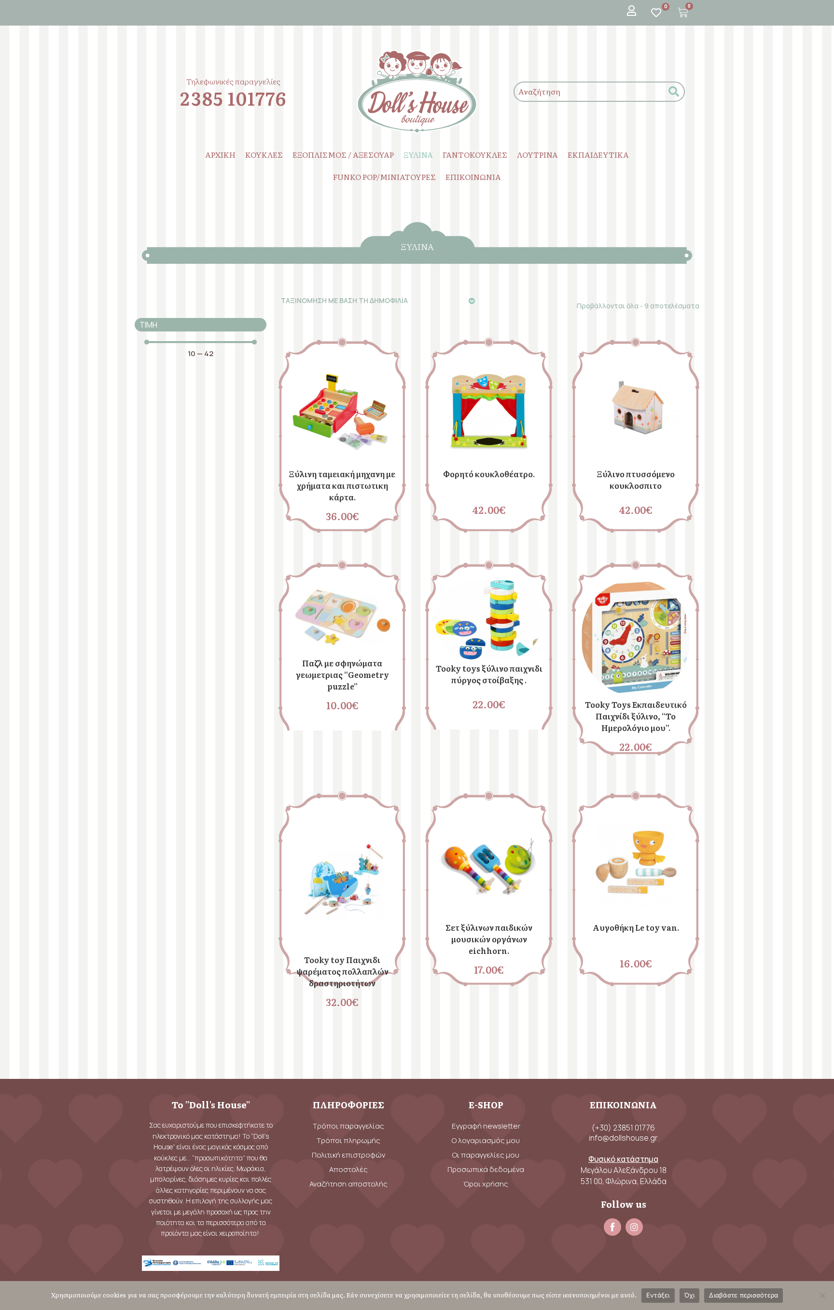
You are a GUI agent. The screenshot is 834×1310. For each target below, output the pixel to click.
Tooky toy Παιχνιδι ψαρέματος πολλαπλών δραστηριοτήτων (342, 971)
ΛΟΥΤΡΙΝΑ (537, 154)
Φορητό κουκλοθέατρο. (489, 474)
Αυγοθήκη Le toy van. (636, 927)
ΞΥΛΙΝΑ (418, 154)
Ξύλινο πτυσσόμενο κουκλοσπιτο (636, 479)
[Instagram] (634, 1227)
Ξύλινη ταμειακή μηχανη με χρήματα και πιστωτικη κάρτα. (342, 485)
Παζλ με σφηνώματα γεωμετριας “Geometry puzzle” (342, 674)
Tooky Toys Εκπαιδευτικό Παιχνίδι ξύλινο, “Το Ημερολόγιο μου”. (636, 716)
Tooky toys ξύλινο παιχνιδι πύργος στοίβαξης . (489, 674)
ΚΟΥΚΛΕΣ (264, 154)
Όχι (689, 1295)
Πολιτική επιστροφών (348, 1155)
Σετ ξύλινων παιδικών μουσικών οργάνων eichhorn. (488, 939)
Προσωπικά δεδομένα (485, 1169)
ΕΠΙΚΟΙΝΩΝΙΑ (473, 176)
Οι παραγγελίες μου (485, 1155)
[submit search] (673, 91)
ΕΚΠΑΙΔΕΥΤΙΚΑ (598, 154)
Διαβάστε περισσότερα (743, 1295)
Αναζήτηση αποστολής (348, 1184)
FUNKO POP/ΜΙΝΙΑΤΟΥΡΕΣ (384, 176)
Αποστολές (348, 1169)
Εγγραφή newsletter (486, 1126)
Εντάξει (658, 1295)
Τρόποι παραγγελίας (348, 1126)
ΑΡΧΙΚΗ (220, 154)
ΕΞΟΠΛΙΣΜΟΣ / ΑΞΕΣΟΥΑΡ (343, 154)
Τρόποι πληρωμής (348, 1140)
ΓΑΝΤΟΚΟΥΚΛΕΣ (475, 154)
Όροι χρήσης (485, 1184)
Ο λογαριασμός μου (486, 1140)
